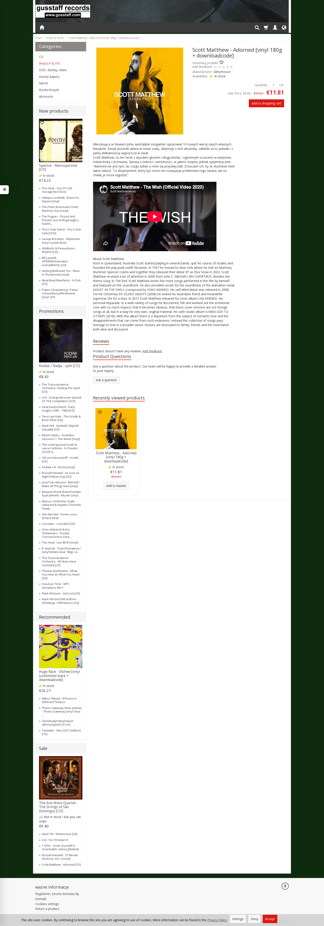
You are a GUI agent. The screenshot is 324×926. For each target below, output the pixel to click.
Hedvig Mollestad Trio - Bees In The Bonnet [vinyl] (61, 272)
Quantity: (261, 85)
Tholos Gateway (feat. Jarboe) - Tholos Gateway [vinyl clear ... (62, 711)
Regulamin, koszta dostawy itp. (57, 894)
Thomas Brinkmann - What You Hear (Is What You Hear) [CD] (60, 574)
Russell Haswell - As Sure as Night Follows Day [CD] (60, 474)
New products (53, 111)
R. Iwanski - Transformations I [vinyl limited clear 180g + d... (61, 550)
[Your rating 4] (227, 67)
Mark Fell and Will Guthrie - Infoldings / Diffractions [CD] (60, 601)
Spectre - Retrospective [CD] (58, 167)
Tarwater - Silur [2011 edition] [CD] (61, 732)
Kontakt (41, 899)
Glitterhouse (222, 72)
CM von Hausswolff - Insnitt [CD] (60, 459)
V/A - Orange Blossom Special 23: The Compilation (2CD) (61, 399)
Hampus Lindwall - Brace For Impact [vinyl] (60, 199)
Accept (270, 919)
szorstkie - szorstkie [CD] (58, 524)
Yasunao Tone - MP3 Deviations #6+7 (55, 585)
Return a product (47, 909)
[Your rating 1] (216, 67)
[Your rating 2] (220, 67)
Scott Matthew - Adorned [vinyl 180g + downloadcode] (116, 457)
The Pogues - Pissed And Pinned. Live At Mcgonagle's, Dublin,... (60, 220)
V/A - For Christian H (55, 840)
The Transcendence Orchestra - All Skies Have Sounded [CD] (59, 561)
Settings (238, 919)
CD (41, 57)
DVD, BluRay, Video (53, 70)
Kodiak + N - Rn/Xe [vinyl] (58, 467)
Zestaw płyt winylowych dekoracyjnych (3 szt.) (57, 722)
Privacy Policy (217, 920)
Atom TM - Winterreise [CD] (59, 834)
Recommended (54, 617)
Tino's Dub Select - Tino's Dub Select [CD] (61, 231)
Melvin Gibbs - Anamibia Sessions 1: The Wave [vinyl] (61, 437)
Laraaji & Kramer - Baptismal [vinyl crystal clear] (61, 240)
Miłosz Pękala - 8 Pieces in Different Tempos (59, 700)
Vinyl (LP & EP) (49, 63)
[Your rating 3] (223, 67)
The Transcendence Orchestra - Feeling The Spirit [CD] (61, 388)
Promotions (51, 311)
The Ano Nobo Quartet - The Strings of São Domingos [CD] (58, 807)
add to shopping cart (266, 103)
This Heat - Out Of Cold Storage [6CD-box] (57, 190)
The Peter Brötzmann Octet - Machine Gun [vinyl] (61, 208)
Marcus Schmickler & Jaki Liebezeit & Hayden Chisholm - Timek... (62, 504)
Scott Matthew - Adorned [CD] (61, 865)
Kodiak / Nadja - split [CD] (59, 366)
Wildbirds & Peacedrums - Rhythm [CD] (59, 250)
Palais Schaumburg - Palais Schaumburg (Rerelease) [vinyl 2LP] (60, 293)
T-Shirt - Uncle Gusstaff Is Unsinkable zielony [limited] (60, 847)
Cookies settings (47, 904)
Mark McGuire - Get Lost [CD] (61, 593)
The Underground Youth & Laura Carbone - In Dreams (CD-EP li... (60, 448)
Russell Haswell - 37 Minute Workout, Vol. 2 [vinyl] (60, 857)
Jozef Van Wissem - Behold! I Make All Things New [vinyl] (61, 484)
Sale (43, 748)
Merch (43, 83)
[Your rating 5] (231, 67)
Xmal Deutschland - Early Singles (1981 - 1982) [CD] (58, 408)
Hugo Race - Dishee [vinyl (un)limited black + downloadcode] (59, 675)
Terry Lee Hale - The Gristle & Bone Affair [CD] (61, 418)
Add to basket (116, 486)
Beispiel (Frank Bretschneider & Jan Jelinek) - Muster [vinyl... (61, 493)
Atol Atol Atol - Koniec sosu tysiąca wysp (59, 516)
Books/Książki (49, 90)
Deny (254, 919)
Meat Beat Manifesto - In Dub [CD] (61, 282)
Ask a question (106, 380)
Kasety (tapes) (49, 76)
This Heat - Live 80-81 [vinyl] (60, 542)
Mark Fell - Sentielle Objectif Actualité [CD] (60, 427)
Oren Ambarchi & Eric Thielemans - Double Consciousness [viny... (56, 533)
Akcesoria (46, 96)
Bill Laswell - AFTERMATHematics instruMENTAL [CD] (55, 261)
